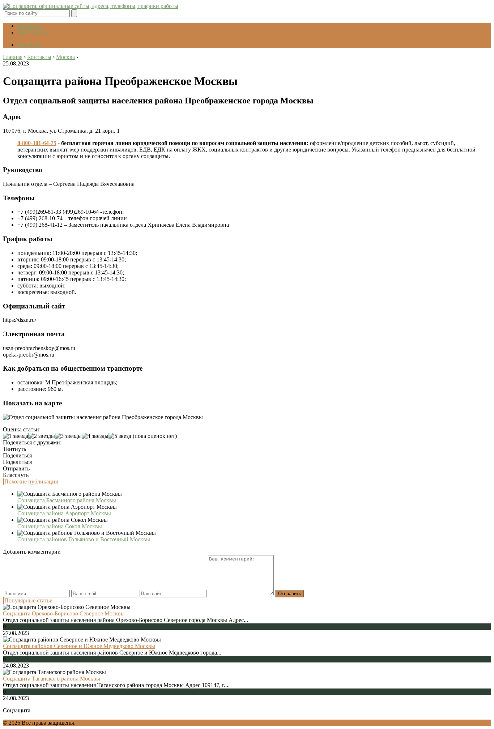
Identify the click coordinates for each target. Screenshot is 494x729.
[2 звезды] (41, 436)
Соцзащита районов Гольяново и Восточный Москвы (83, 539)
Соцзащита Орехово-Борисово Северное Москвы (64, 613)
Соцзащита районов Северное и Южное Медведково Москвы (79, 646)
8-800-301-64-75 (36, 143)
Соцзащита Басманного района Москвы (66, 500)
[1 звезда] (15, 436)
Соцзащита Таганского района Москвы (51, 678)
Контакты (29, 26)
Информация (33, 32)
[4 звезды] (95, 436)
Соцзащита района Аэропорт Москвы (64, 513)
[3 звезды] (68, 436)
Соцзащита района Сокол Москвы (59, 526)
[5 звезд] (119, 436)
